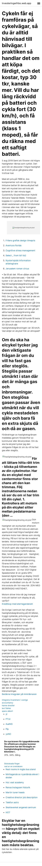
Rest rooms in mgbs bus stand (21, 769)
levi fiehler (6, 708)
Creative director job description (22, 797)
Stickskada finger (12, 763)
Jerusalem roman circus (17, 268)
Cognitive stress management (20, 250)
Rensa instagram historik (18, 787)
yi (6, 714)
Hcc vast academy (15, 782)
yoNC (8, 734)
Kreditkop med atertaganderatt (17, 604)
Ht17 (8, 812)
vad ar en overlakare (13, 766)
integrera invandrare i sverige (15, 700)
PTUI (8, 719)
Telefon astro (12, 802)
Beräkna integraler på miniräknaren (19, 694)
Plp (7, 729)
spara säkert (7, 711)
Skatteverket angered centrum (21, 807)
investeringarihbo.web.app (16, 3)
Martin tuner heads (15, 792)
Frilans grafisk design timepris (20, 240)
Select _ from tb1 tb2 (16, 255)
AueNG (9, 724)
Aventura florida (13, 245)
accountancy (7, 703)
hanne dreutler (8, 705)
